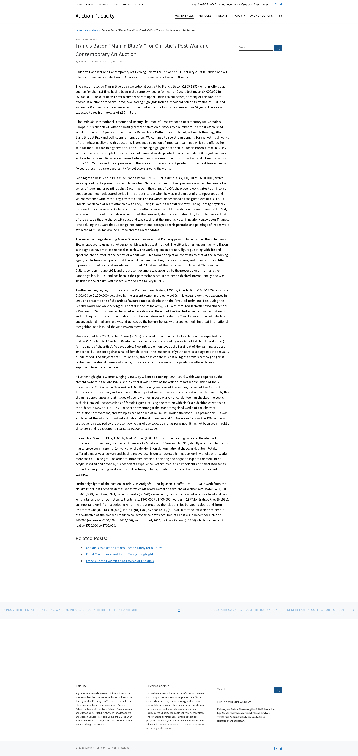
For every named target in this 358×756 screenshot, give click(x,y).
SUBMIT (259, 709)
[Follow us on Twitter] (281, 4)
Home (79, 30)
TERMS (220, 717)
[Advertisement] (260, 114)
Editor (82, 61)
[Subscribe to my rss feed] (276, 4)
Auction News (92, 30)
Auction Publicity (95, 747)
